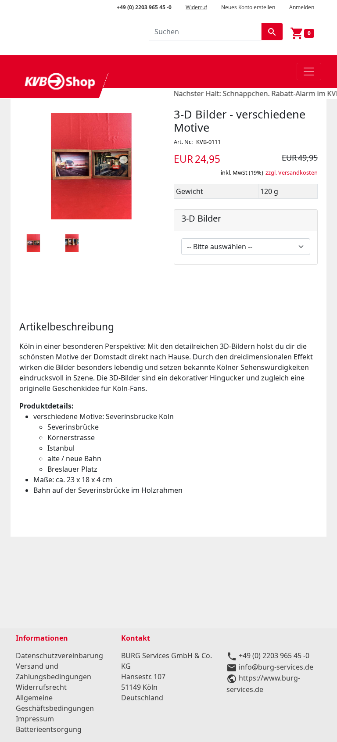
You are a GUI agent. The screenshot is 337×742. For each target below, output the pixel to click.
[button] (33, 243)
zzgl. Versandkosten (291, 172)
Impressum (35, 719)
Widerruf (196, 7)
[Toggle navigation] (309, 71)
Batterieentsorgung (49, 729)
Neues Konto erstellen (248, 7)
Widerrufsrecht (41, 687)
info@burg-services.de (276, 667)
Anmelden (301, 7)
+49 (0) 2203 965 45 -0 (144, 7)
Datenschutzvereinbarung (59, 655)
